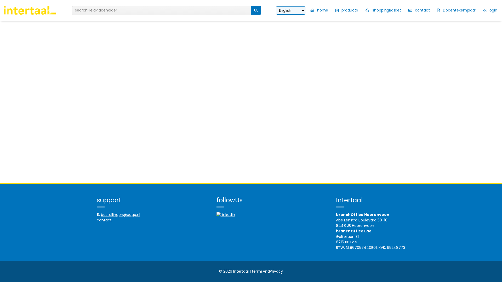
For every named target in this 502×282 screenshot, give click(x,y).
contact (104, 220)
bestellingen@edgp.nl (120, 214)
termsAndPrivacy (267, 271)
